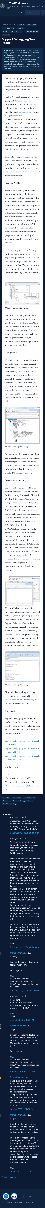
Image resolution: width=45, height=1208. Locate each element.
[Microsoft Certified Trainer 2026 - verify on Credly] (14, 1196)
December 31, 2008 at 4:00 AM (24, 947)
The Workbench (17, 3)
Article (21, 24)
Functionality (8, 28)
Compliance (31, 24)
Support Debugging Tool (12, 31)
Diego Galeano (17, 1077)
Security (21, 28)
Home (20, 12)
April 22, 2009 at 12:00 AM (22, 1071)
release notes (11, 700)
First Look (22, 112)
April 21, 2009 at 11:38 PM (22, 1020)
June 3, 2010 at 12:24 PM (21, 1109)
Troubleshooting (31, 31)
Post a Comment (9, 1177)
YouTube (22, 1196)
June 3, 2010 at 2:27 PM (21, 1171)
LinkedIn (30, 1196)
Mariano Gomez (17, 953)
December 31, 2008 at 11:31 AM (24, 990)
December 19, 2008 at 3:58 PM (24, 833)
